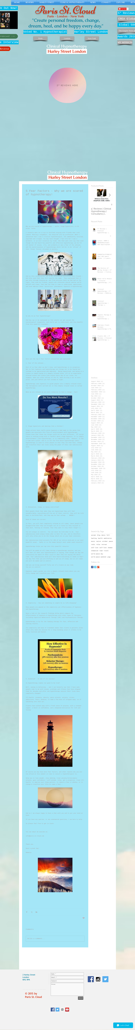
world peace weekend (98, 557)
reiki (93, 544)
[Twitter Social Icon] (57, 1009)
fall (108, 535)
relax (98, 544)
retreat (104, 544)
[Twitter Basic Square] (95, 567)
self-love (103, 547)
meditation (108, 538)
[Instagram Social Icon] (62, 1009)
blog (98, 535)
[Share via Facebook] (27, 912)
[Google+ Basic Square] (98, 567)
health (100, 538)
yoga (108, 557)
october (105, 541)
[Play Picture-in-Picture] (11, 26)
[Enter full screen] (15, 26)
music (93, 541)
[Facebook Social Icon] (53, 1009)
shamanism (94, 551)
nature (98, 541)
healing (94, 538)
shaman (110, 547)
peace (111, 541)
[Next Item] (110, 195)
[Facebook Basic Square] (92, 567)
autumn (93, 535)
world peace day (97, 554)
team (101, 551)
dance (103, 535)
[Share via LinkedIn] (36, 912)
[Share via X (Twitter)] (32, 912)
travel (106, 551)
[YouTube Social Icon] (67, 1009)
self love (94, 547)
